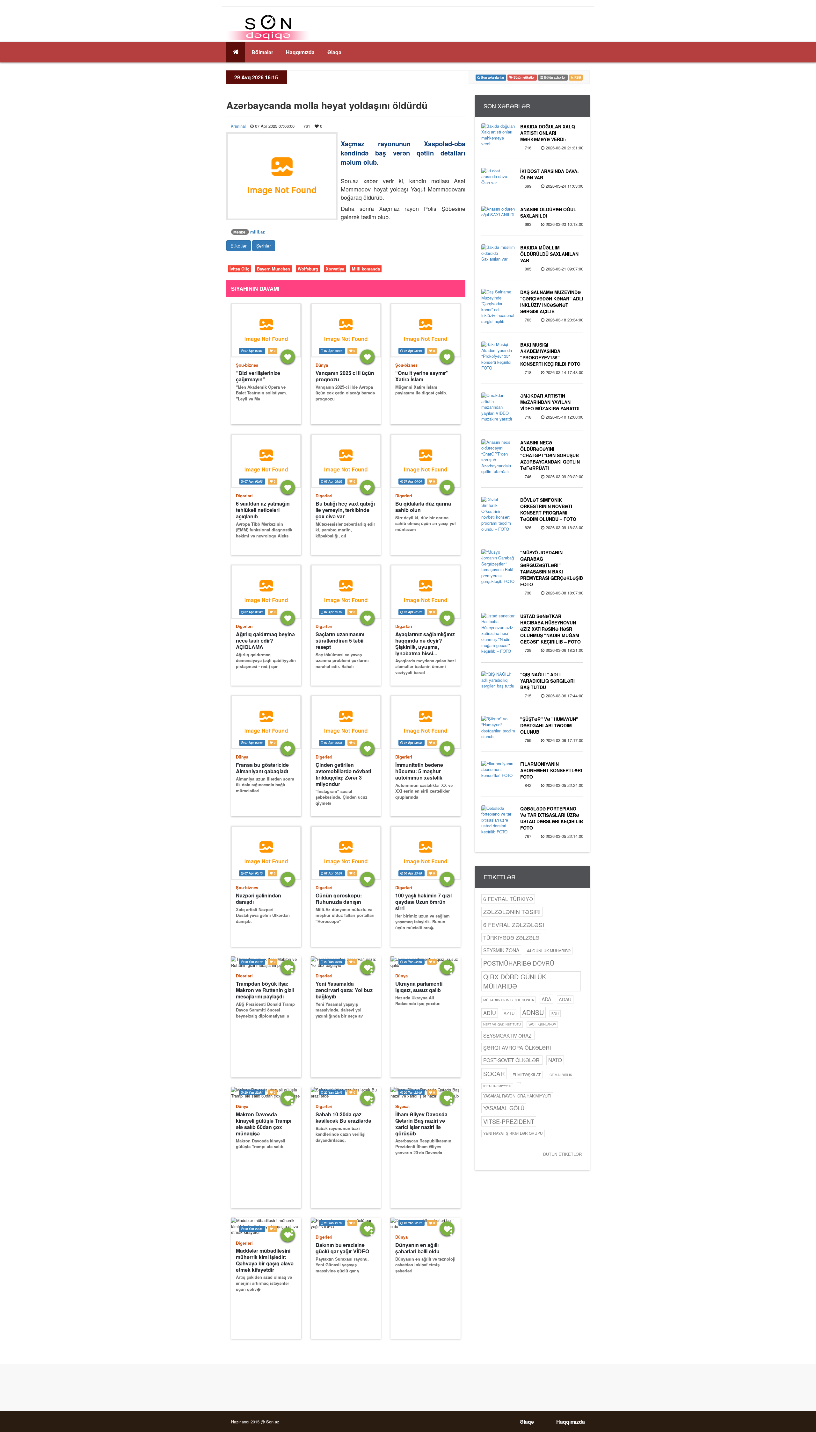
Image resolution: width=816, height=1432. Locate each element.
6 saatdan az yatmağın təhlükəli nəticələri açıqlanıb (263, 510)
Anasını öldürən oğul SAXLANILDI (548, 212)
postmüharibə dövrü (518, 963)
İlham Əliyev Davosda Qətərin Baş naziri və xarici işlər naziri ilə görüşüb (421, 1123)
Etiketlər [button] (238, 245)
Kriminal (238, 126)
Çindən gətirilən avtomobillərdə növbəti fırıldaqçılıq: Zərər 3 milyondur (343, 774)
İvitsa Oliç (239, 269)
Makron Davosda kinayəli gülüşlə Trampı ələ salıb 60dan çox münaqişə (263, 1123)
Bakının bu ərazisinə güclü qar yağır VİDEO (342, 1248)
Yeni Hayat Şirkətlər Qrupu (513, 1133)
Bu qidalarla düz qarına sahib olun (423, 506)
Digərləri (244, 496)
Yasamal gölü (503, 1108)
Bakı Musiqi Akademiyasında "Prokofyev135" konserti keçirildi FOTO (550, 354)
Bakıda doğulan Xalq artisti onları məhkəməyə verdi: (547, 132)
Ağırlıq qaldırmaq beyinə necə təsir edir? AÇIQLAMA (265, 640)
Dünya (322, 365)
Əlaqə (334, 52)
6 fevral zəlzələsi (513, 924)
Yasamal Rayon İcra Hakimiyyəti (517, 1096)
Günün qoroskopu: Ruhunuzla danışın (339, 898)
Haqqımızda (300, 52)
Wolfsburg (308, 269)
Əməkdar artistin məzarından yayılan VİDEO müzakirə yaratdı (549, 402)
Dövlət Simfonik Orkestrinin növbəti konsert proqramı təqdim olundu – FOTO (548, 509)
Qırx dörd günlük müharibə (514, 981)
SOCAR (494, 1073)
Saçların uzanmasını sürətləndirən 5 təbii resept (340, 640)
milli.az (257, 232)
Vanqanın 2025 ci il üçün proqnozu (345, 376)
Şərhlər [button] (263, 245)
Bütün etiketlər (562, 1154)
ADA (546, 999)
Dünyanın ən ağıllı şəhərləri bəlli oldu (417, 1248)
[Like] (287, 357)
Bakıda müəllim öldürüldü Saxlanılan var (549, 253)
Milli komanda (366, 269)
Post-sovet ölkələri (512, 1059)
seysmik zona (501, 949)
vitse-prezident (508, 1121)
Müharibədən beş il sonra (508, 999)
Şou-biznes (247, 365)
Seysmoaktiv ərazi (508, 1035)
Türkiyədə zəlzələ (511, 937)
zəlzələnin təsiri (512, 911)
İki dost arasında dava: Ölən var (549, 174)
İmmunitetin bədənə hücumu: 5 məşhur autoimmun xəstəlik (419, 771)
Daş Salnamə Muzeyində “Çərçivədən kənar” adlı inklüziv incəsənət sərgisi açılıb (551, 301)
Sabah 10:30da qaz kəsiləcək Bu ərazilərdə (343, 1117)
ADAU (565, 999)
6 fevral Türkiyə (508, 899)
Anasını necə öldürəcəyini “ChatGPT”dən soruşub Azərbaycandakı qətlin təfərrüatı (550, 455)
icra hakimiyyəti (497, 1086)
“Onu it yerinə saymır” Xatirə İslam (421, 376)
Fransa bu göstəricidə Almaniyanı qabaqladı (262, 768)
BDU (555, 1013)
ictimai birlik (560, 1074)
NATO (555, 1060)
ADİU (489, 1013)
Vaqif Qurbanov (542, 1024)
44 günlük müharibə (549, 950)
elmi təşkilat (527, 1074)
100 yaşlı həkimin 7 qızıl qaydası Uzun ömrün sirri (423, 901)
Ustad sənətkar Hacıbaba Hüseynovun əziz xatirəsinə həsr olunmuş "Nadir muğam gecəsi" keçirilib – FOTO (550, 629)
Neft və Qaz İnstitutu (502, 1024)
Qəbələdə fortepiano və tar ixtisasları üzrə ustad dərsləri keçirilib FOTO (551, 818)
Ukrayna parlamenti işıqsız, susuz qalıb (418, 987)
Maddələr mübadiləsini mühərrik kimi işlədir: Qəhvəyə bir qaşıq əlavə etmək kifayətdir (265, 1260)
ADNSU (533, 1012)
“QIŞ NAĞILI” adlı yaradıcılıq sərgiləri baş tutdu (547, 680)
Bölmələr (262, 52)
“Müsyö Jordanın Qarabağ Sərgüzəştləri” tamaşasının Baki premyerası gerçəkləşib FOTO (551, 568)
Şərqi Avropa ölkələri (517, 1047)
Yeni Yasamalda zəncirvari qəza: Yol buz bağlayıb (344, 990)
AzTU (509, 1013)
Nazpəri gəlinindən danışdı (258, 898)
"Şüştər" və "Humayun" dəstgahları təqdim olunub (549, 725)
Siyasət (402, 1106)
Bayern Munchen (273, 269)
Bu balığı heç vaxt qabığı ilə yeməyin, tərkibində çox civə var (345, 510)
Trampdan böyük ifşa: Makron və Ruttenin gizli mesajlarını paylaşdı (265, 990)
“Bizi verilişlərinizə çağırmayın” (258, 376)
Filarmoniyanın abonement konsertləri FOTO (551, 770)
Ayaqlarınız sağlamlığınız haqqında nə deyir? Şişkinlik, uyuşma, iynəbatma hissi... (425, 643)
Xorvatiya (335, 269)
